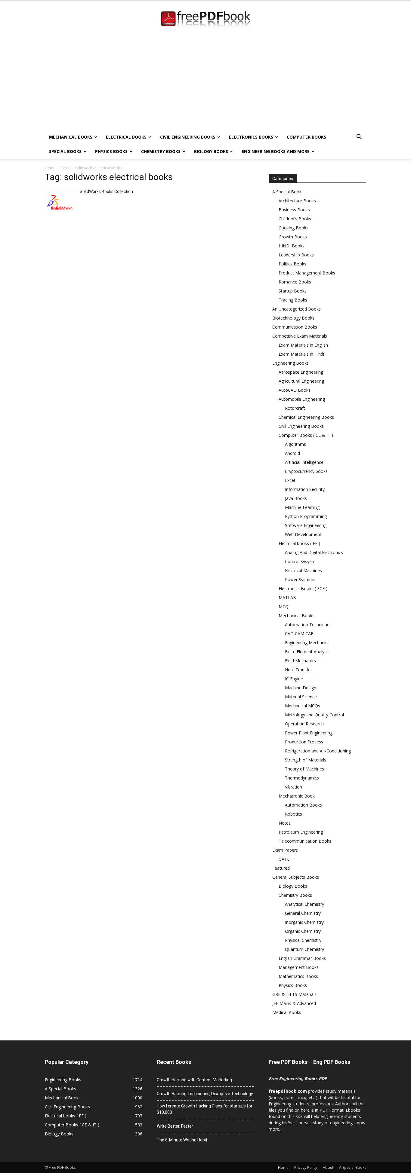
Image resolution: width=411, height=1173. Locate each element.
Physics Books (111, 151)
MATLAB (287, 597)
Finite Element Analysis (307, 651)
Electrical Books (126, 137)
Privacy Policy (305, 1167)
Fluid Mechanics (300, 660)
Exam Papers (285, 850)
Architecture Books (297, 201)
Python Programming (306, 516)
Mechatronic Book (297, 796)
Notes (285, 823)
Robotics (293, 814)
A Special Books (288, 191)
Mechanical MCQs (302, 706)
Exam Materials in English (303, 345)
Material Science (301, 697)
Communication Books (294, 327)
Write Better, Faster (175, 1126)
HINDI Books (291, 246)
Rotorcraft (295, 408)
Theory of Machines (304, 769)
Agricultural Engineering (301, 381)
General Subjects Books (295, 877)
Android (292, 453)
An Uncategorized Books (296, 309)
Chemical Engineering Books (306, 417)
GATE (284, 859)
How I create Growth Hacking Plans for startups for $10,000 (204, 1109)
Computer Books (306, 137)
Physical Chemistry (303, 940)
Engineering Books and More (276, 151)
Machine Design (300, 688)
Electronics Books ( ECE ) (303, 588)
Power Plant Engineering (308, 733)
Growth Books (293, 237)
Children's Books (295, 219)
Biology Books (211, 151)
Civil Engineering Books (187, 137)
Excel (290, 480)
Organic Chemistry (303, 931)
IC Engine (294, 678)
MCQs (285, 606)
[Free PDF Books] (205, 20)
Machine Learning (302, 507)
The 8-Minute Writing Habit (182, 1140)
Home (50, 167)
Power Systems (300, 579)
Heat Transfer (298, 669)
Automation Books (303, 805)
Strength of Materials (305, 760)
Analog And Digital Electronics (314, 552)
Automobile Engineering (302, 399)
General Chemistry (303, 913)
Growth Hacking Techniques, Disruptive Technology (205, 1093)
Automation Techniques (308, 624)
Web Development (303, 534)
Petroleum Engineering (301, 832)
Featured (281, 868)
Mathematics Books (298, 976)
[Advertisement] (205, 85)
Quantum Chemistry (304, 949)
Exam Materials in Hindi (301, 354)
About (328, 1167)
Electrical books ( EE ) (299, 543)
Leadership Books (296, 255)
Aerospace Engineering (301, 372)
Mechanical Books (70, 137)
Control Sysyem (300, 561)
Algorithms (295, 444)
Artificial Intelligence (304, 462)
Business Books (294, 210)
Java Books (296, 498)
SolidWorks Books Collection (106, 191)
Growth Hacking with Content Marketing (194, 1079)
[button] (359, 137)
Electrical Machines (303, 570)
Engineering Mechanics (307, 642)
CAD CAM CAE (299, 633)
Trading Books (293, 300)
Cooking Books (293, 228)
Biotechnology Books (293, 318)
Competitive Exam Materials (299, 336)
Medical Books (286, 1012)
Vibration (293, 787)
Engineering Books (290, 363)
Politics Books (292, 264)
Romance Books (295, 282)
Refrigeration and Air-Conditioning (318, 751)
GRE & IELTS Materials (294, 994)
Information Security (305, 489)
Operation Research (304, 724)
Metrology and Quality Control (314, 715)
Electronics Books (251, 137)
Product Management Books (307, 273)
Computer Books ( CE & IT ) (306, 435)
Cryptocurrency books (306, 471)
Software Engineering (305, 525)
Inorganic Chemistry (304, 922)
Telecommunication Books (305, 841)
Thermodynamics (302, 778)
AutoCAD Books (295, 390)
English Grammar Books (302, 958)
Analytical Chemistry (304, 904)
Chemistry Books (161, 151)
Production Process (304, 742)
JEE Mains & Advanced (294, 1003)
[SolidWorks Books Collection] (60, 199)
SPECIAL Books (65, 151)
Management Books (299, 967)
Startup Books (293, 291)
